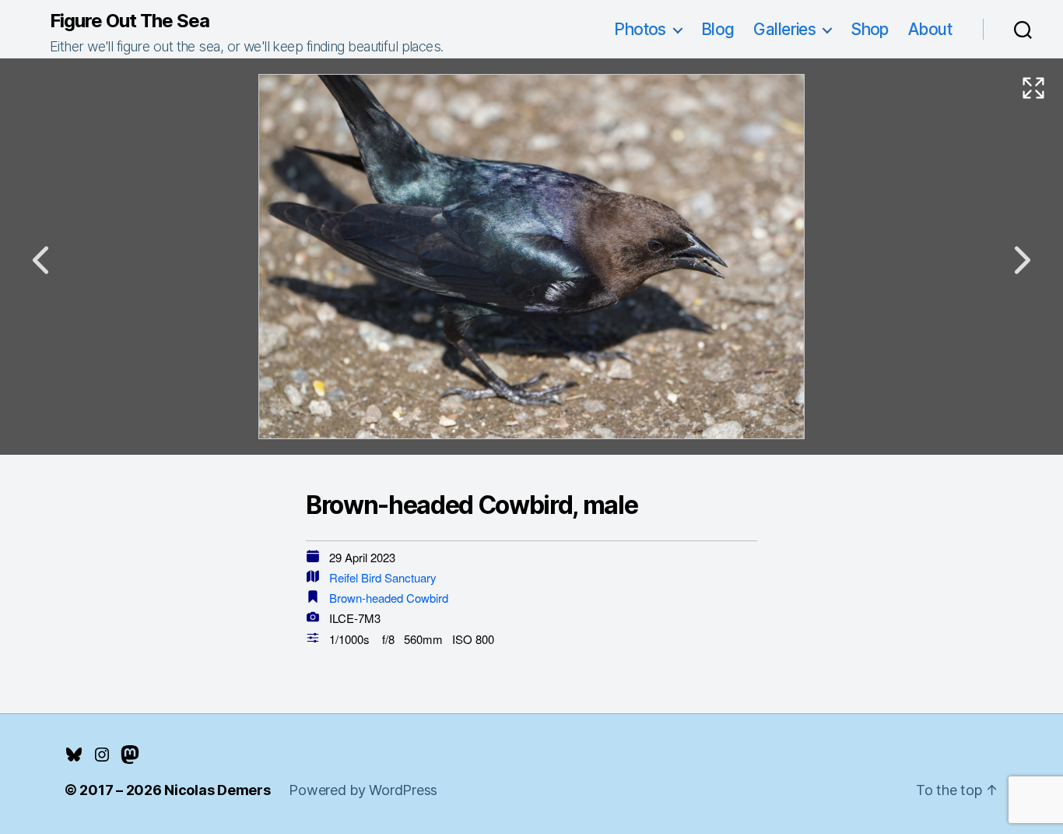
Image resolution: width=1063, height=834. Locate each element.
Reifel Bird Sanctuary (383, 577)
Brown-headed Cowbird (388, 597)
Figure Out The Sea (129, 21)
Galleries (784, 29)
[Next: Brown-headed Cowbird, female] (1022, 260)
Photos (640, 29)
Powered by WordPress (363, 790)
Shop (870, 29)
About (930, 29)
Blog (718, 29)
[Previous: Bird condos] (40, 260)
